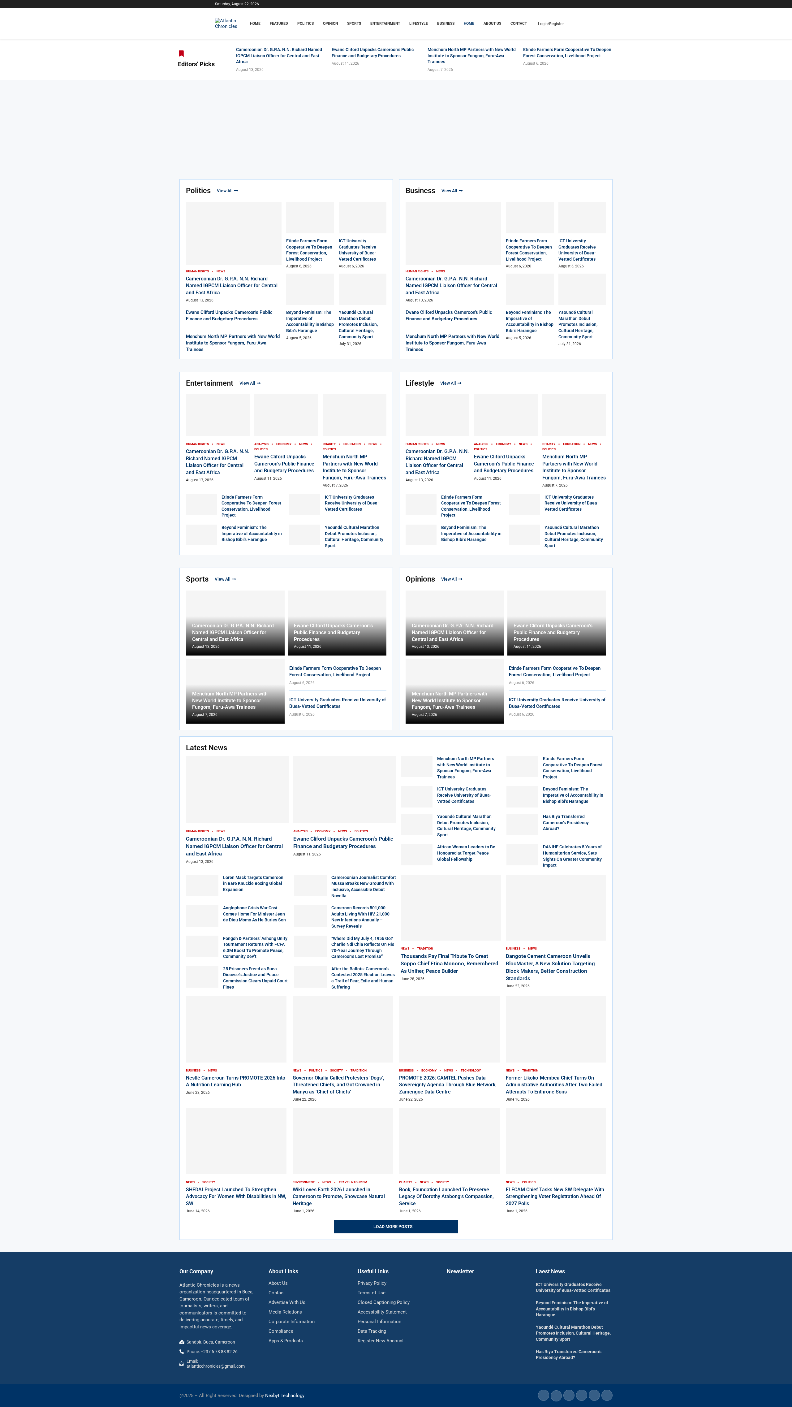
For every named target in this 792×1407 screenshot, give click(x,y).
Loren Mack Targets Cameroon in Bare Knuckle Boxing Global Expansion (253, 883)
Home (469, 23)
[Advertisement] (396, 126)
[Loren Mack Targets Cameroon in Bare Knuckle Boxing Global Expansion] (202, 885)
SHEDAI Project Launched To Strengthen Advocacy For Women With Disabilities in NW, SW (236, 1196)
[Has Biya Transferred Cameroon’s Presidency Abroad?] (522, 824)
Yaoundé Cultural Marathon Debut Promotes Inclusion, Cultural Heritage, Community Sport (358, 324)
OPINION (330, 23)
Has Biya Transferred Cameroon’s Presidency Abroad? (566, 822)
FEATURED (279, 23)
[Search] (574, 23)
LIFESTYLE (418, 23)
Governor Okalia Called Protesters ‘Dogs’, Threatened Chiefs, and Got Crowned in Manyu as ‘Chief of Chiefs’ (338, 1085)
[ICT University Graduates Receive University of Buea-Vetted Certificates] (304, 504)
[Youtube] (575, 4)
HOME (255, 23)
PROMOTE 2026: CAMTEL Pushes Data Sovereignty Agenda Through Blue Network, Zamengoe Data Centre (448, 1085)
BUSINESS (445, 23)
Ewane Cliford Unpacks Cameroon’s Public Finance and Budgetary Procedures (284, 464)
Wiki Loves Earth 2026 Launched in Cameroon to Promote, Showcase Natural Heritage (339, 1196)
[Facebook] (561, 4)
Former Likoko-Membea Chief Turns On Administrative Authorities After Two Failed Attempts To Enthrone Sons (554, 1085)
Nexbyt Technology (284, 1395)
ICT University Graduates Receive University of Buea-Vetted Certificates (352, 503)
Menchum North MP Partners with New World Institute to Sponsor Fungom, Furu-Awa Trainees (472, 55)
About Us (492, 23)
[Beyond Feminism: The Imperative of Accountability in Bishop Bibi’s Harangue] (201, 535)
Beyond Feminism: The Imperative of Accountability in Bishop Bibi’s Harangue (252, 533)
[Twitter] (568, 4)
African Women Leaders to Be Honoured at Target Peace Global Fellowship (466, 852)
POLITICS (305, 23)
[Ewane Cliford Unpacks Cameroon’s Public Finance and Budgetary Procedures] (344, 806)
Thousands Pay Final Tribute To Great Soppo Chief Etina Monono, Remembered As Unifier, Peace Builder (449, 963)
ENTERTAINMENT (385, 23)
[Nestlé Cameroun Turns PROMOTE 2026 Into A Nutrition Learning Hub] (236, 1045)
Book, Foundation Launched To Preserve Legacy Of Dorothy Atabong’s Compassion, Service (446, 1196)
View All (225, 190)
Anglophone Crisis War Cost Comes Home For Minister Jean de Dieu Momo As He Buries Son (254, 913)
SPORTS (354, 23)
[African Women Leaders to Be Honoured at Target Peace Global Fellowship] (417, 854)
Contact (518, 23)
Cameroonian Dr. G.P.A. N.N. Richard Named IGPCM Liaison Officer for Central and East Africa (279, 55)
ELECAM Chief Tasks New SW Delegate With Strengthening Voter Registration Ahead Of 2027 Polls (555, 1196)
